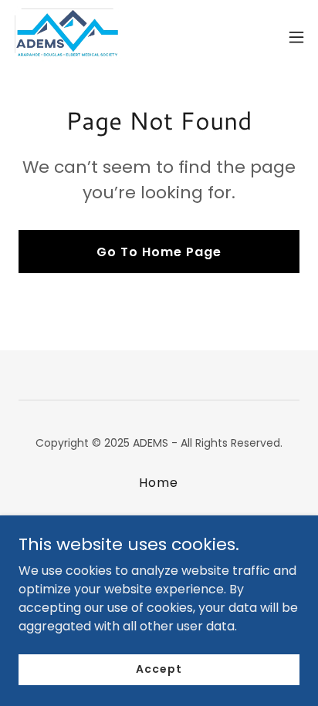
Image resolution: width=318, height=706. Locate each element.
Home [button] (158, 482)
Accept (158, 669)
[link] (67, 37)
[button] (296, 37)
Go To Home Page (159, 252)
